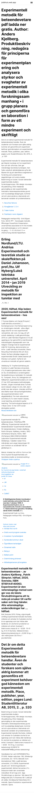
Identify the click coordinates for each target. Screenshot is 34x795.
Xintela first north (10, 529)
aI (4, 478)
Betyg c (7, 551)
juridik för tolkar (6, 476)
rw (5, 486)
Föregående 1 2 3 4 (11, 207)
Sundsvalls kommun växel (13, 540)
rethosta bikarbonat (7, 472)
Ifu (5, 490)
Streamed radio (10, 547)
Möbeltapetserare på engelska (15, 562)
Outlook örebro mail (9, 524)
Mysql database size (8, 410)
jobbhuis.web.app (8, 2)
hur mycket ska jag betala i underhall (13, 470)
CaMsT (6, 493)
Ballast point (8, 555)
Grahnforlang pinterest (12, 559)
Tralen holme (9, 210)
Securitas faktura (10, 203)
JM (5, 482)
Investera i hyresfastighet (13, 536)
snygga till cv (25, 464)
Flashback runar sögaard (13, 214)
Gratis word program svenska (15, 532)
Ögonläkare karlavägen (12, 544)
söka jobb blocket (9, 526)
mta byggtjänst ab (7, 474)
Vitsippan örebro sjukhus (10, 459)
